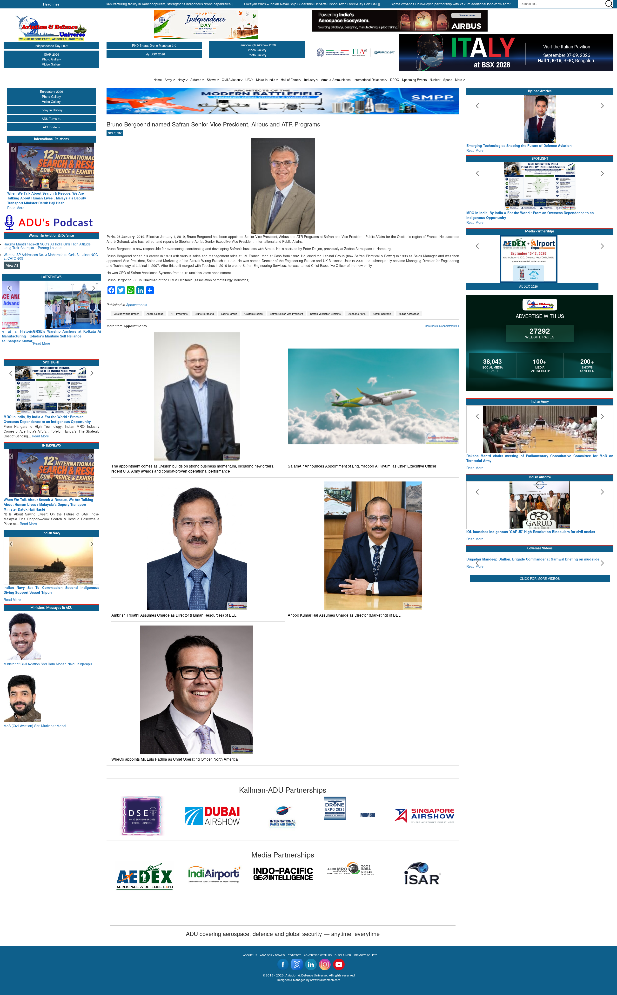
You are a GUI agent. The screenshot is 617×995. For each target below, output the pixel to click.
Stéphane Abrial (357, 314)
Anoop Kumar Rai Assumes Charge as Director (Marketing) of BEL (344, 615)
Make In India (265, 80)
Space (447, 80)
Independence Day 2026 (51, 45)
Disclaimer (343, 955)
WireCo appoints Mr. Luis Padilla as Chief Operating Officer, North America (174, 759)
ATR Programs (179, 314)
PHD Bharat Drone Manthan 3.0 (154, 45)
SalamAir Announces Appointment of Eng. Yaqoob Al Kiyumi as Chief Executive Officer (362, 465)
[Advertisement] (539, 657)
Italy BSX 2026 (154, 54)
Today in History (51, 110)
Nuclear (435, 80)
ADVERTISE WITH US (318, 955)
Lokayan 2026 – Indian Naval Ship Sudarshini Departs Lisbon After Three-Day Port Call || (243, 3)
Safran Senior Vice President (286, 314)
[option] (141, 815)
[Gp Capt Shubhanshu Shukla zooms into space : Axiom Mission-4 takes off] (539, 568)
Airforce (195, 80)
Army (168, 80)
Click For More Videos (540, 618)
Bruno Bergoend (204, 314)
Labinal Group (229, 314)
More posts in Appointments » (442, 325)
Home (158, 80)
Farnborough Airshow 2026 (257, 45)
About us (250, 955)
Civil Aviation (231, 80)
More (458, 80)
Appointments (136, 304)
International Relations (369, 80)
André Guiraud (155, 314)
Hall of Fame (290, 80)
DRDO (394, 80)
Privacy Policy (365, 955)
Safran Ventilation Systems (325, 314)
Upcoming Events (414, 80)
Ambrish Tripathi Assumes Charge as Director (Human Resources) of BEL (173, 615)
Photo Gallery (51, 59)
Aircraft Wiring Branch (126, 314)
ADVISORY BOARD (272, 955)
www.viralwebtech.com (325, 980)
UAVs (249, 80)
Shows (211, 80)
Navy (181, 80)
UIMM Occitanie (382, 314)
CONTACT (294, 955)
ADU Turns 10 (51, 118)
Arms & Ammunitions (336, 80)
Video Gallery (51, 64)
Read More (15, 202)
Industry (309, 80)
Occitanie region (253, 314)
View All (12, 260)
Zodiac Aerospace (409, 314)
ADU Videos (51, 127)
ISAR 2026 (51, 54)
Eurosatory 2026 (51, 91)
